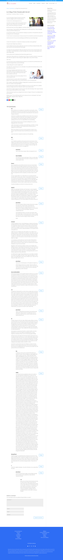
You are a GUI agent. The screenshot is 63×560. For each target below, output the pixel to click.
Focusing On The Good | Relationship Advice (51, 47)
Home (8, 8)
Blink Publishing (33, 543)
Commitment (38, 3)
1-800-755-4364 (9, 0)
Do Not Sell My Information (44, 532)
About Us (46, 0)
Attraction (30, 3)
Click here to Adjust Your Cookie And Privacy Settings (31, 555)
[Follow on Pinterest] (33, 546)
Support (44, 534)
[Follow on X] (31, 546)
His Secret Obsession (18, 531)
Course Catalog (50, 0)
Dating (34, 3)
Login (55, 0)
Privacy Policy (44, 533)
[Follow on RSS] (35, 546)
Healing (47, 3)
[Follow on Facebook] (29, 546)
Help (53, 0)
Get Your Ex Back (52, 3)
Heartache (43, 3)
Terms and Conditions (44, 537)
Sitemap (44, 536)
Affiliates (44, 531)
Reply (41, 109)
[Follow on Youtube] (28, 546)
